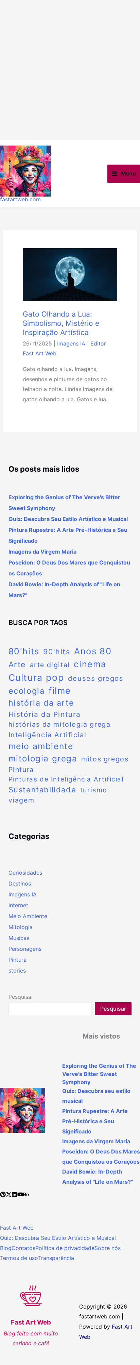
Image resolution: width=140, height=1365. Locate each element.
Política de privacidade (64, 1248)
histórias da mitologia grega (59, 724)
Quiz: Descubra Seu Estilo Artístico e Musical (58, 1237)
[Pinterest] (3, 1194)
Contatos (23, 1248)
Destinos (19, 883)
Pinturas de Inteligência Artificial (66, 779)
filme (60, 690)
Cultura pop (36, 677)
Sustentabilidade (42, 789)
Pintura (21, 769)
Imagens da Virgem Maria (42, 551)
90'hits (56, 651)
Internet (18, 905)
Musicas (18, 937)
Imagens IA (71, 343)
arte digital (50, 665)
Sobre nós (107, 1248)
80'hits (23, 651)
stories (17, 970)
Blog (6, 1248)
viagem (21, 800)
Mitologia (20, 927)
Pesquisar (20, 996)
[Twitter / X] (9, 1194)
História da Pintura (44, 714)
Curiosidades (25, 872)
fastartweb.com (20, 199)
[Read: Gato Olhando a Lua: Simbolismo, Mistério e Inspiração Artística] (70, 274)
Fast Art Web (17, 1227)
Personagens (24, 948)
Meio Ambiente (27, 916)
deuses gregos (96, 678)
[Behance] (26, 1194)
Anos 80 (92, 651)
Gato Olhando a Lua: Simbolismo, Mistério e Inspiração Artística (61, 323)
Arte (17, 664)
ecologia (26, 691)
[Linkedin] (14, 1194)
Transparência (56, 1257)
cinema (90, 664)
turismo (93, 790)
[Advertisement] (70, 70)
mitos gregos (104, 759)
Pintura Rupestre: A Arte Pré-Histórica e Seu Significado (95, 1121)
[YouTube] (20, 1194)
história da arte (41, 703)
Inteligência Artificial (47, 734)
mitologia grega (42, 758)
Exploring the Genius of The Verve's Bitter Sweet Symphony (99, 1073)
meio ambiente (40, 746)
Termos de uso (19, 1257)
